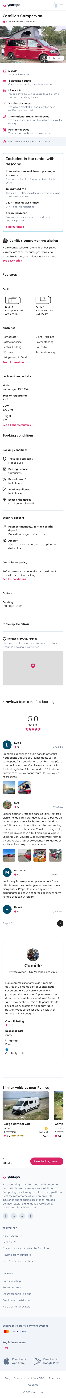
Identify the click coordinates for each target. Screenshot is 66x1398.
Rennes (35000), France (24, 21)
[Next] (45, 1105)
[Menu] (58, 5)
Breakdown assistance (16, 1300)
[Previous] (6, 1105)
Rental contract (12, 1287)
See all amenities (14, 362)
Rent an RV (9, 1242)
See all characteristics (17, 424)
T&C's (42, 1378)
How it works (10, 1235)
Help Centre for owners (16, 1306)
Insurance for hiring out (17, 1293)
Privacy (53, 1378)
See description (12, 260)
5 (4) (8, 21)
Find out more (15, 226)
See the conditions (14, 579)
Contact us (20, 1378)
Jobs (33, 1378)
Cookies (33, 1384)
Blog (8, 1378)
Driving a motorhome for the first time (26, 1248)
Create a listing (12, 1281)
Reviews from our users (17, 1254)
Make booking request (46, 1161)
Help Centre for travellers (18, 1261)
